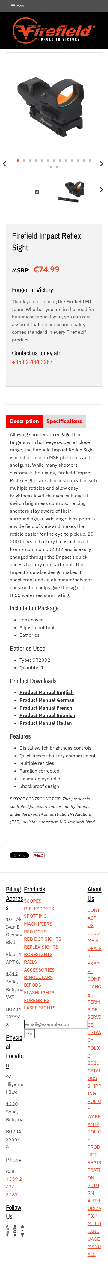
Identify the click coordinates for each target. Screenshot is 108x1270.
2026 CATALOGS (94, 1070)
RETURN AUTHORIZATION (94, 1200)
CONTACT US (94, 917)
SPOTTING (35, 916)
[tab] (24, 421)
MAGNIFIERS (38, 924)
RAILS (30, 962)
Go (29, 1033)
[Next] (101, 163)
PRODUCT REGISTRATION (94, 1162)
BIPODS (32, 985)
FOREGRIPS (37, 1000)
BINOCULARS (38, 977)
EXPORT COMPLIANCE (94, 978)
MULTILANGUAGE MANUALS (94, 1238)
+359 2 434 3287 (32, 361)
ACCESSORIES (39, 970)
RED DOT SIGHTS (42, 939)
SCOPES (32, 901)
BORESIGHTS (38, 954)
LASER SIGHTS (40, 1008)
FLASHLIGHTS (39, 992)
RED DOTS (35, 932)
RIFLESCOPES (39, 908)
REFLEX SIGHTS (41, 947)
